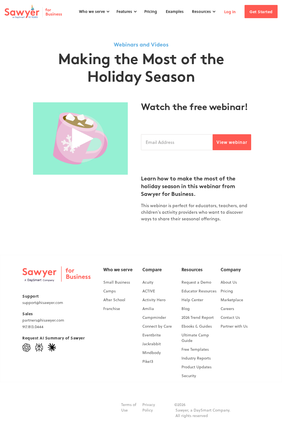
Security (188, 376)
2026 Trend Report (197, 317)
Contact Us (230, 317)
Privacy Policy (148, 407)
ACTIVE (148, 291)
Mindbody (151, 352)
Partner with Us (234, 326)
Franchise (111, 308)
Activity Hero (154, 300)
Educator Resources (198, 291)
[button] (94, 11)
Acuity (147, 282)
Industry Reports (196, 358)
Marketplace (232, 300)
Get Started (261, 11)
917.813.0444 (33, 327)
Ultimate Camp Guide (195, 337)
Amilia (148, 308)
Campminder (154, 317)
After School (114, 300)
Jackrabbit (151, 344)
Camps (109, 291)
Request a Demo (196, 282)
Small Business (116, 282)
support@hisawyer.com (42, 302)
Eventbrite (151, 335)
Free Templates (195, 349)
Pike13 (147, 361)
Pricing (150, 11)
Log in (230, 11)
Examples (175, 11)
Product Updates (196, 367)
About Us (229, 282)
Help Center (192, 300)
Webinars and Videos (141, 45)
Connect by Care (157, 326)
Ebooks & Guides (196, 326)
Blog (185, 308)
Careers (227, 308)
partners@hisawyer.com (43, 320)
